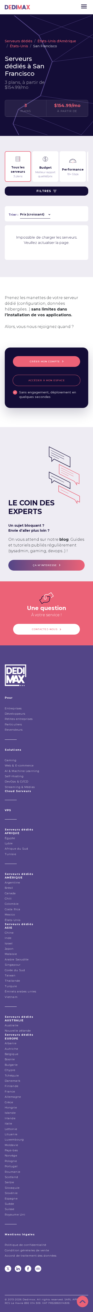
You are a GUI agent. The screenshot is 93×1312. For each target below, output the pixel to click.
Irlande (10, 1118)
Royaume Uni (15, 1214)
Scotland (11, 1177)
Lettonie (11, 1129)
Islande (10, 1112)
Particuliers (13, 724)
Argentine (12, 882)
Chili (8, 898)
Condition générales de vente (27, 1250)
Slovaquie (12, 1187)
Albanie (10, 1043)
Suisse (10, 1209)
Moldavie (11, 1145)
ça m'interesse (45, 565)
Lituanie (11, 1134)
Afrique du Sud (16, 848)
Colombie (12, 903)
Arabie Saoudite (17, 959)
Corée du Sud (15, 970)
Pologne (11, 1161)
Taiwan (10, 975)
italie (8, 1123)
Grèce (9, 1102)
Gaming (11, 760)
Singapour (13, 964)
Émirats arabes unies (20, 991)
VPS (8, 810)
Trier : (13, 214)
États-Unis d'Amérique (56, 41)
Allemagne (13, 1096)
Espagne (11, 1198)
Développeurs (15, 713)
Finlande (11, 1086)
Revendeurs (14, 729)
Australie (11, 1025)
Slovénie (11, 1193)
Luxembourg (14, 1139)
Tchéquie (12, 1075)
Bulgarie (11, 1064)
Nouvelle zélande (18, 1030)
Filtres (43, 191)
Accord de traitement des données (31, 1255)
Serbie (9, 1182)
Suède (9, 1203)
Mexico (10, 914)
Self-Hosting (14, 776)
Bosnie (10, 1059)
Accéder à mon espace (46, 380)
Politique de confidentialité (25, 1245)
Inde (8, 938)
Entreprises (13, 708)
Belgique (11, 1054)
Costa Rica (12, 909)
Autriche (11, 1048)
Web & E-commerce (19, 765)
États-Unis (19, 46)
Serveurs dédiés (18, 41)
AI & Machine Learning (22, 771)
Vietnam (11, 997)
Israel (9, 943)
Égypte (10, 838)
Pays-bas (11, 1150)
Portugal (11, 1166)
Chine (9, 932)
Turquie (11, 986)
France (10, 1091)
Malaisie (11, 954)
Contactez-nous (44, 629)
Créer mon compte (45, 361)
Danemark (12, 1080)
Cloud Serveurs (18, 791)
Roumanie (12, 1171)
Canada (10, 893)
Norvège (11, 1155)
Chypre (10, 1070)
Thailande (12, 980)
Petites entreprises (19, 719)
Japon (9, 948)
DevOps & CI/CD (16, 781)
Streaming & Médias (20, 787)
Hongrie (11, 1107)
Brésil (9, 887)
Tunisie (10, 854)
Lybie (9, 843)
